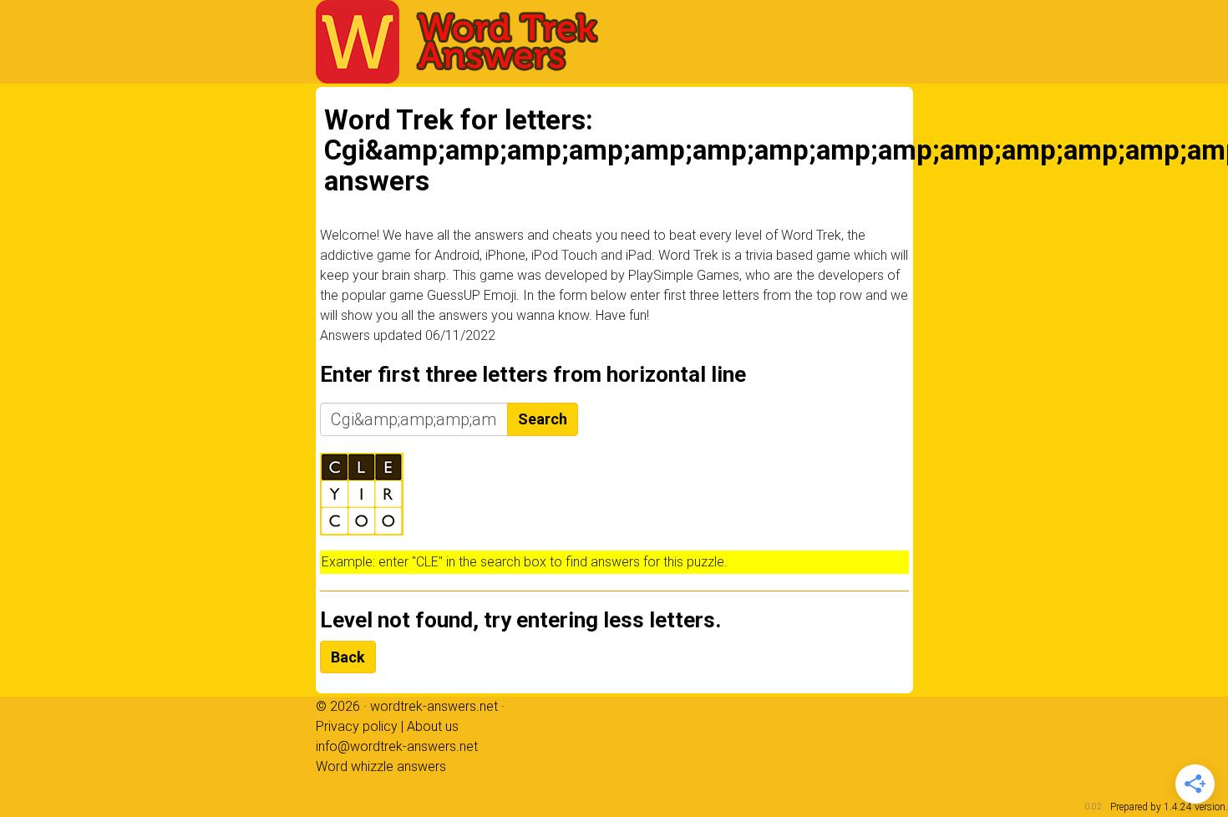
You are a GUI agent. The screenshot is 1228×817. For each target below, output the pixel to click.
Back (348, 657)
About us (433, 726)
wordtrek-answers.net (434, 706)
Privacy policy (357, 726)
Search (542, 419)
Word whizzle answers (381, 766)
